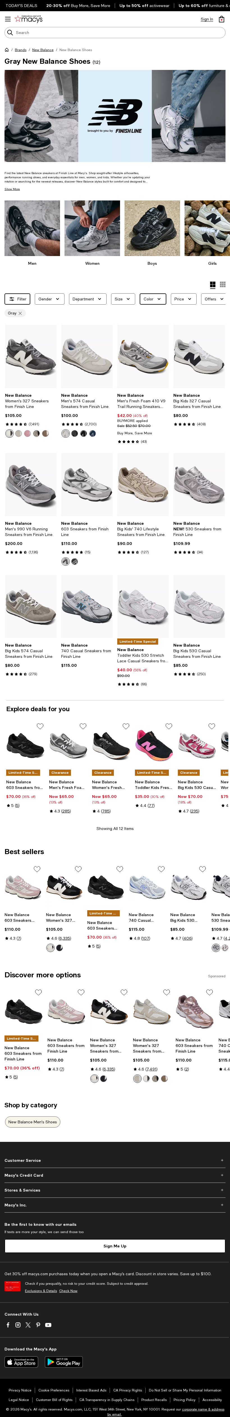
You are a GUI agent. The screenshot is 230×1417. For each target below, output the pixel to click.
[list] (115, 116)
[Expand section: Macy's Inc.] (115, 1205)
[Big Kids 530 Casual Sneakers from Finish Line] (199, 606)
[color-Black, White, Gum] (50, 947)
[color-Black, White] (83, 433)
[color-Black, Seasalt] (36, 433)
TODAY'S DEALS (21, 5)
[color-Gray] (65, 561)
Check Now (68, 1291)
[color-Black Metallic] (9, 433)
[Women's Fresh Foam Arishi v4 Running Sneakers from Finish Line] (111, 745)
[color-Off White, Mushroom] (45, 433)
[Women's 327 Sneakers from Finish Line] (31, 356)
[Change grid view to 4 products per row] (212, 285)
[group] (115, 116)
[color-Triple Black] (74, 433)
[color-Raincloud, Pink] (27, 433)
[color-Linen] (18, 433)
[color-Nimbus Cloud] (65, 433)
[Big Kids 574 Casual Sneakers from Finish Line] (31, 606)
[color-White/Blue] (216, 947)
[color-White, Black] (59, 947)
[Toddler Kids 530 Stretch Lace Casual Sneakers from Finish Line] (143, 606)
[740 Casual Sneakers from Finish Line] (87, 606)
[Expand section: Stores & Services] (115, 1190)
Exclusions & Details (41, 1291)
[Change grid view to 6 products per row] (223, 284)
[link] (31, 415)
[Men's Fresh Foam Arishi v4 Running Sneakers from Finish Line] (68, 745)
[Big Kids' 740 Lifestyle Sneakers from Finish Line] (143, 484)
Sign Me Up (115, 1245)
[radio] (9, 433)
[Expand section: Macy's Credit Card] (115, 1175)
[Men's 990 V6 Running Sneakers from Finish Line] (31, 484)
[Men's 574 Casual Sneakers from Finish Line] (87, 356)
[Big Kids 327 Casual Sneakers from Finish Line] (199, 356)
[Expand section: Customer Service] (115, 1160)
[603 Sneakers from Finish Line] (87, 484)
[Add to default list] (40, 726)
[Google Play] (64, 1362)
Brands (20, 50)
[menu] (7, 19)
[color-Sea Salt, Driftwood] (225, 947)
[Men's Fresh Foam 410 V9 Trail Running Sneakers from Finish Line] (143, 356)
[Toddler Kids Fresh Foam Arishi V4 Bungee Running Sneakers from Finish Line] (154, 745)
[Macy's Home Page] (28, 19)
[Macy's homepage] (7, 51)
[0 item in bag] (222, 19)
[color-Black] (74, 561)
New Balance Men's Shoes (32, 1122)
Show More (12, 189)
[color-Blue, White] (92, 433)
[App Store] (21, 1362)
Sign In (207, 19)
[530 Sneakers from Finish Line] (199, 484)
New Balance (43, 50)
